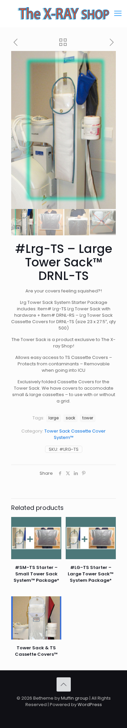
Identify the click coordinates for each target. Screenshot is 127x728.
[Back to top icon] (64, 684)
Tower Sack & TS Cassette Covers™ (36, 651)
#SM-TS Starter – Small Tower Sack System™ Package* (36, 573)
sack (70, 418)
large (53, 418)
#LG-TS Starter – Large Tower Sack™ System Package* (90, 573)
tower (87, 418)
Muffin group (74, 698)
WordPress (90, 704)
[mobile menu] (118, 13)
